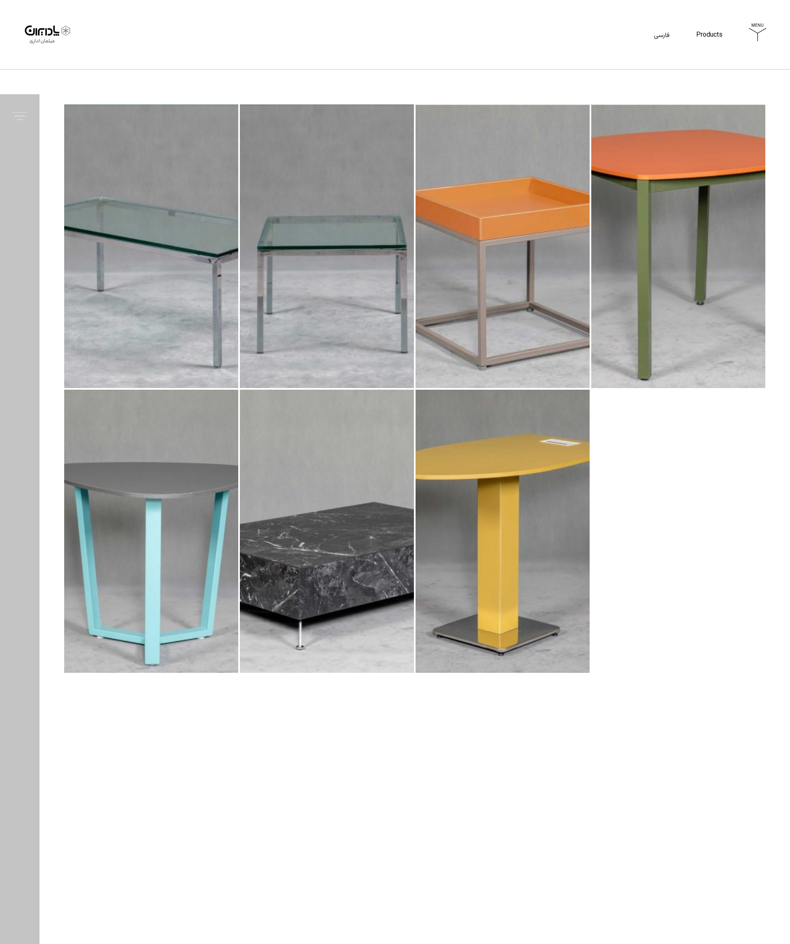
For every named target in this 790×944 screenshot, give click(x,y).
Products (709, 47)
